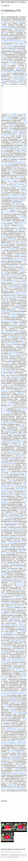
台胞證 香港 (22, 76)
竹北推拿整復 (23, 255)
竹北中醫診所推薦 (14, 342)
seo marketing (5, 248)
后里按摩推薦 (16, 131)
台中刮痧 (7, 117)
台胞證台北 (17, 596)
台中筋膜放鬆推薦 (14, 170)
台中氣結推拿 (15, 523)
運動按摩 (15, 579)
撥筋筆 (22, 342)
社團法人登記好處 (19, 203)
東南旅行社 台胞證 (9, 114)
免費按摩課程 (12, 209)
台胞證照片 (16, 183)
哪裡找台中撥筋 (4, 32)
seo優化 (19, 678)
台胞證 (21, 242)
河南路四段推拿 (16, 286)
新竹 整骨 (17, 180)
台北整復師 (16, 162)
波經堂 (14, 653)
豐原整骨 (3, 573)
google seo (4, 374)
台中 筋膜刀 (7, 363)
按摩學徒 (24, 38)
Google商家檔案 (7, 413)
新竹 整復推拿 (5, 460)
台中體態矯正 (14, 239)
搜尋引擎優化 (17, 40)
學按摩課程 (6, 236)
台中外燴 (22, 485)
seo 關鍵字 (18, 740)
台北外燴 (23, 230)
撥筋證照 (5, 26)
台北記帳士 (19, 408)
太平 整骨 (24, 122)
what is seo (7, 212)
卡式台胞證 (10, 385)
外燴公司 (22, 162)
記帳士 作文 (10, 294)
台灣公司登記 (10, 37)
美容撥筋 (15, 280)
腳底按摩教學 (10, 45)
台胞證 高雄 (13, 377)
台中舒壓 (18, 305)
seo (18, 280)
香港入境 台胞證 (8, 678)
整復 (9, 170)
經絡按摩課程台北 (13, 743)
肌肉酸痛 (10, 27)
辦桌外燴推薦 (5, 490)
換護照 (16, 422)
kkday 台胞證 (4, 256)
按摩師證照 (21, 551)
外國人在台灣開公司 (12, 158)
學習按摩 (6, 468)
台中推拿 (19, 258)
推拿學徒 (16, 444)
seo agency (13, 227)
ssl (17, 765)
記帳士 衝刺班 (19, 582)
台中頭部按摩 (16, 485)
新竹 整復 (11, 129)
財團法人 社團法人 (18, 114)
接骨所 (19, 743)
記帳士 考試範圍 (5, 526)
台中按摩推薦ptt (9, 371)
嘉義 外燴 (9, 281)
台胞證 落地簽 (9, 49)
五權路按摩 (17, 455)
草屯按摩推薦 (23, 294)
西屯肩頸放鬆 (14, 324)
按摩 (2, 27)
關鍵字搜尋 (9, 134)
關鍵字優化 (17, 82)
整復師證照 (9, 197)
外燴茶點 (5, 294)
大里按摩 (5, 158)
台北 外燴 (5, 164)
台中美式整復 (15, 79)
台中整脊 (5, 65)
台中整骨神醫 (18, 230)
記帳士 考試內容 (11, 751)
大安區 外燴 (16, 729)
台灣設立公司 (9, 222)
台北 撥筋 (23, 40)
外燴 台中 (14, 441)
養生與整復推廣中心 (8, 71)
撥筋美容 (19, 606)
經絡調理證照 (17, 255)
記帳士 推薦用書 (7, 563)
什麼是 (14, 167)
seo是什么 (3, 222)
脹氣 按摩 (24, 718)
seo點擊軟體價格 (10, 60)
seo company (6, 211)
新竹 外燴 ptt (11, 516)
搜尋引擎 (15, 537)
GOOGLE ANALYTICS (18, 452)
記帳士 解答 (4, 37)
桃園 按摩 (3, 281)
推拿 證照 (19, 609)
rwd (11, 363)
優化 (20, 71)
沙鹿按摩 (21, 490)
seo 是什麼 (15, 45)
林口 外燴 (19, 773)
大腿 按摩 (5, 27)
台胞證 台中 (24, 21)
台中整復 (15, 585)
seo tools (16, 283)
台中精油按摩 (11, 480)
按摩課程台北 (8, 660)
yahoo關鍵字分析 (18, 346)
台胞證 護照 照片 (16, 197)
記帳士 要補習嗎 (13, 490)
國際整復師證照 (15, 259)
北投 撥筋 (19, 49)
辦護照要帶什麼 (18, 756)
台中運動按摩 (22, 45)
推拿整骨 (6, 676)
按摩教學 (3, 56)
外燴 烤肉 (3, 787)
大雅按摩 (13, 308)
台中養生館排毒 (10, 46)
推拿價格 (10, 621)
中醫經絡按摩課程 (7, 717)
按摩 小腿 (3, 509)
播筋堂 (7, 513)
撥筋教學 (4, 153)
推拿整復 (5, 487)
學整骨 (5, 134)
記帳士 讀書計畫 (5, 603)
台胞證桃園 (9, 728)
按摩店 (13, 203)
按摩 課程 (17, 209)
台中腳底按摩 (20, 324)
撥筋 (7, 463)
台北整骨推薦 (22, 200)
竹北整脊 (21, 664)
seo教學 (10, 338)
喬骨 (12, 750)
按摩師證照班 (17, 294)
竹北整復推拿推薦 (12, 541)
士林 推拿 (10, 537)
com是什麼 (8, 787)
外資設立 (24, 668)
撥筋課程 (5, 502)
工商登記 (8, 422)
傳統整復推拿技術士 (8, 579)
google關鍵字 (21, 29)
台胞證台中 (23, 455)
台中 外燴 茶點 (11, 82)
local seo (12, 444)
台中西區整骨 (11, 40)
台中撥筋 (17, 144)
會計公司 (23, 469)
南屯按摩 (9, 396)
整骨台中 (9, 275)
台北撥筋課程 (21, 692)
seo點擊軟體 (21, 624)
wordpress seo (7, 407)
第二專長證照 (21, 158)
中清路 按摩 (14, 63)
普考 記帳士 (14, 606)
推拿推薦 (3, 593)
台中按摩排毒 (18, 151)
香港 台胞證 (10, 543)
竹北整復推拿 (21, 269)
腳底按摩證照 (4, 762)
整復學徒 (10, 441)
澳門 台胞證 (10, 164)
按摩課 (10, 186)
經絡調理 (18, 292)
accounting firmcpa (8, 646)
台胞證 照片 (4, 642)
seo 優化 (14, 173)
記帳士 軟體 (21, 623)
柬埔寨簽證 (3, 275)
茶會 (16, 624)
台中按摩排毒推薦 (21, 187)
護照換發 (20, 299)
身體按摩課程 (16, 200)
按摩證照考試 (6, 523)
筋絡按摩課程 (13, 248)
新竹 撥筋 (8, 722)
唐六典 (13, 635)
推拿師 (12, 640)
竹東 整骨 (3, 463)
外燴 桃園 (23, 566)
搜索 (14, 371)
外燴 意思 (12, 180)
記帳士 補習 (21, 444)
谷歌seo (11, 513)
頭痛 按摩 (11, 42)
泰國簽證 (15, 195)
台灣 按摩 (6, 289)
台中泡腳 (18, 321)
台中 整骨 (23, 389)
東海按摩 (18, 68)
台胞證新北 (10, 404)
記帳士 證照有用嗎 (20, 670)
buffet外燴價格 (11, 336)
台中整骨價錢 (11, 352)
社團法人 (11, 53)
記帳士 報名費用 (22, 310)
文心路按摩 (22, 144)
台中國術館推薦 (23, 280)
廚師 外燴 (21, 330)
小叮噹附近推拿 (16, 405)
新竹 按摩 (13, 275)
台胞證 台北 (14, 313)
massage (23, 167)
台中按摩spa (22, 266)
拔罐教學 (14, 115)
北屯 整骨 (22, 209)
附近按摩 (23, 147)
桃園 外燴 (10, 452)
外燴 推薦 (21, 42)
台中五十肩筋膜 (21, 618)
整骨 (13, 759)
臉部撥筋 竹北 (8, 668)
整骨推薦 (15, 698)
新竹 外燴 (17, 308)
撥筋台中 (15, 49)
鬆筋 (22, 441)
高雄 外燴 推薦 (4, 355)
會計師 (6, 729)
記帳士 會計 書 (17, 184)
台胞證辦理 (13, 740)
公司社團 (8, 518)
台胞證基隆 (17, 353)
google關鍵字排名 (16, 668)
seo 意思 (4, 184)
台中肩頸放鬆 (4, 21)
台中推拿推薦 (12, 624)
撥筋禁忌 (23, 660)
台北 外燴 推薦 (8, 118)
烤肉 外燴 (20, 579)
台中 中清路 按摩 (20, 134)
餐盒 (2, 272)
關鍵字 (24, 114)
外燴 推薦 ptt (7, 136)
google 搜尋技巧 (5, 42)
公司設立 (3, 338)
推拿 (15, 314)
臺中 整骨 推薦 (23, 217)
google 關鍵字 (21, 195)
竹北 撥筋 (3, 84)
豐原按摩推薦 (21, 79)
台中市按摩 (5, 789)
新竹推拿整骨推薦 (9, 430)
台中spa (5, 408)
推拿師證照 (13, 321)
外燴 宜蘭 (10, 552)
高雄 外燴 (19, 377)
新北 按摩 (19, 67)
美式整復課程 (11, 266)
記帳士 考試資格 (22, 283)
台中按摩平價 (19, 275)
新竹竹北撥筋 (21, 427)
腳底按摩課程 (11, 463)
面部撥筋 (16, 29)
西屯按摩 (6, 610)
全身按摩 (19, 712)
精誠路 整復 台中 (9, 598)
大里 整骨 (20, 336)
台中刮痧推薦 (16, 76)
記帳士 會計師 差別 (16, 21)
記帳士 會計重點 (16, 331)
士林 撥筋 (5, 498)
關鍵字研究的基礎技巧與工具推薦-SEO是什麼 (13, 4)
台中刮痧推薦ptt (15, 242)
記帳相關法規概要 (21, 393)
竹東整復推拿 (12, 125)
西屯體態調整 (12, 603)
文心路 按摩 (21, 176)
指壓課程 (6, 225)
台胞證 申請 (14, 659)
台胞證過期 (11, 526)
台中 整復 (21, 339)
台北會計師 (23, 270)
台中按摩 (25, 43)
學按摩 (14, 529)
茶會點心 (10, 635)
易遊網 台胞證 (10, 607)
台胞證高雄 (14, 773)
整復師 (11, 692)
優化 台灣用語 (23, 82)
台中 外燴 (8, 659)
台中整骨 (7, 707)
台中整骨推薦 (23, 197)
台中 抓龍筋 (10, 327)
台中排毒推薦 (4, 40)
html (19, 585)
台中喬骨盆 (22, 117)
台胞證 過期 (6, 743)
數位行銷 (12, 422)
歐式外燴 (16, 42)
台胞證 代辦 (6, 180)
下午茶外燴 (18, 433)
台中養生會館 (22, 131)
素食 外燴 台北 (6, 300)
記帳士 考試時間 (21, 148)
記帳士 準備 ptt (7, 402)
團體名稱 (18, 541)
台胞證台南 (20, 537)
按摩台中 (4, 73)
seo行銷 (6, 148)
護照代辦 (21, 183)
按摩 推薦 (19, 660)
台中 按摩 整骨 (10, 374)
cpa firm (16, 212)
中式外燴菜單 (8, 259)
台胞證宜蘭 (6, 624)
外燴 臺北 (3, 49)
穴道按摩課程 (8, 311)
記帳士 (15, 258)
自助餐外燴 (15, 71)
